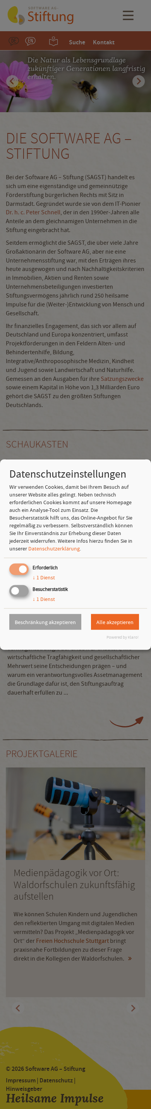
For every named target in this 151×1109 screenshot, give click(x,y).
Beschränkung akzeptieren (45, 621)
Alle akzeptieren (115, 621)
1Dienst (44, 577)
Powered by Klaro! (122, 637)
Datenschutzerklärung (54, 548)
